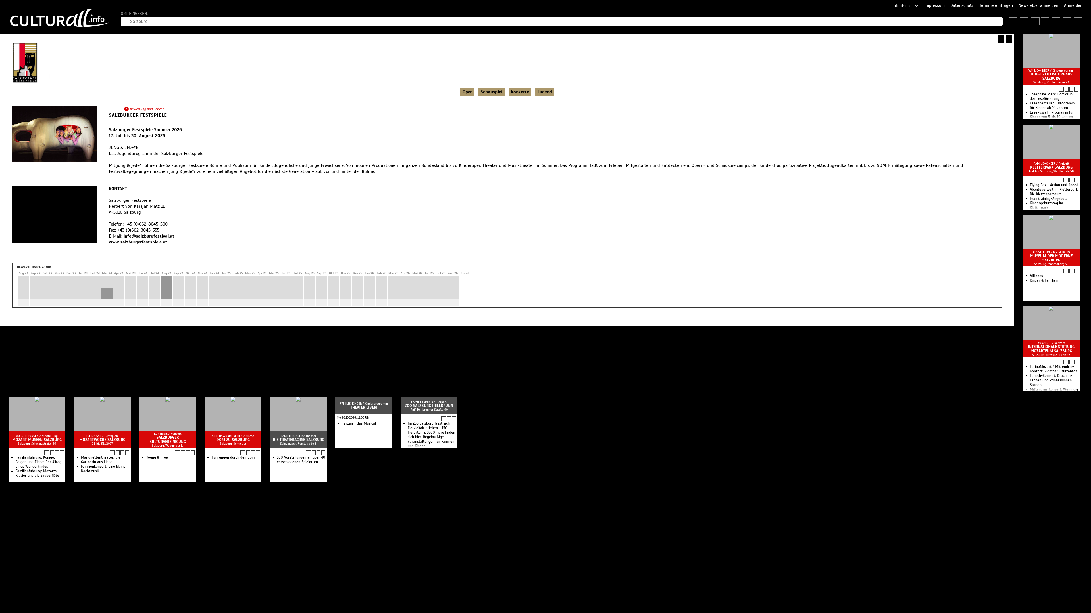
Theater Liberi (363, 407)
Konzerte (520, 92)
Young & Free (157, 457)
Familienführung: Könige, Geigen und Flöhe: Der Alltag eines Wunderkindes (38, 462)
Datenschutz (962, 5)
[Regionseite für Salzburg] (1013, 21)
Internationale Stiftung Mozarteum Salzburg (1051, 349)
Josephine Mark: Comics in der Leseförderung (1051, 96)
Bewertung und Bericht (147, 109)
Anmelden (1073, 5)
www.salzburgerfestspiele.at (138, 242)
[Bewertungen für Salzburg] (1078, 21)
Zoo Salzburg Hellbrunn (429, 406)
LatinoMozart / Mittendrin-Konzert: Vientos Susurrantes (1053, 368)
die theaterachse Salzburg (298, 440)
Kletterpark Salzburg (1051, 167)
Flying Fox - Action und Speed (1054, 185)
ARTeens (1036, 276)
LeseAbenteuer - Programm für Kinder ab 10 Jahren (1052, 105)
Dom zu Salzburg (233, 440)
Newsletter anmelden (1038, 5)
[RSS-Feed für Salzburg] (1056, 21)
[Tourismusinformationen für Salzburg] (1035, 21)
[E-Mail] (136, 253)
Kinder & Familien (1044, 280)
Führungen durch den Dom (233, 457)
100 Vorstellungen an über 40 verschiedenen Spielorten (301, 459)
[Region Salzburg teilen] (1067, 21)
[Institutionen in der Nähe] (1067, 89)
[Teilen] (1009, 39)
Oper (467, 92)
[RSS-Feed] (1001, 39)
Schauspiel (491, 92)
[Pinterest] (130, 253)
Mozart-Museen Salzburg (37, 440)
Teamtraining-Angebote (1049, 198)
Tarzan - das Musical (359, 423)
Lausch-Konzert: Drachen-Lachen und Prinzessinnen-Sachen (1051, 380)
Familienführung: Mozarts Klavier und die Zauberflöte (37, 473)
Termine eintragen (996, 5)
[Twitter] (123, 253)
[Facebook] (117, 253)
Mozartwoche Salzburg (102, 440)
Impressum (935, 5)
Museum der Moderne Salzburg (1051, 258)
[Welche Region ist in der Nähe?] (1045, 21)
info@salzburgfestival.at (149, 236)
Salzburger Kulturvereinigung (167, 439)
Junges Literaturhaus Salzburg (1051, 76)
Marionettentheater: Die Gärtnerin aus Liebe (100, 459)
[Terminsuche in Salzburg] (1024, 21)
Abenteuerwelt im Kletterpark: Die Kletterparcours (1054, 191)
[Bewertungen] (1076, 180)
